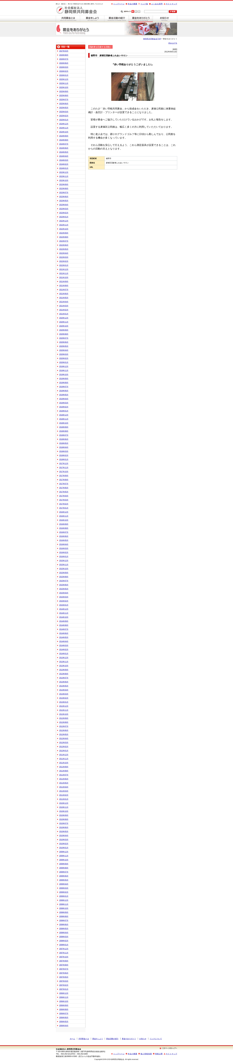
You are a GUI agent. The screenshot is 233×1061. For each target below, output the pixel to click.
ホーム (72, 1039)
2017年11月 (63, 468)
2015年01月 (63, 605)
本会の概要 (132, 4)
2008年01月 (63, 945)
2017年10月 (63, 472)
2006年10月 (63, 1001)
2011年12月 (63, 755)
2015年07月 (63, 581)
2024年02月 (63, 164)
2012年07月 (63, 726)
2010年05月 (63, 831)
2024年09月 (63, 136)
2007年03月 (63, 981)
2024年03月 (63, 160)
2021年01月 (63, 314)
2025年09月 (63, 91)
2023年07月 (63, 193)
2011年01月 (63, 799)
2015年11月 (63, 565)
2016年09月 (63, 524)
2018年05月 (63, 443)
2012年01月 (63, 751)
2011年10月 (63, 763)
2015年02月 (63, 601)
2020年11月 (63, 322)
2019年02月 (63, 407)
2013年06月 (63, 682)
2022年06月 (63, 245)
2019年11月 (63, 370)
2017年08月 (63, 480)
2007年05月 (63, 977)
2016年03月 (63, 548)
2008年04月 (63, 933)
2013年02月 (63, 698)
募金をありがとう (141, 19)
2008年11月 (63, 904)
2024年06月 (63, 148)
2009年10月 (63, 860)
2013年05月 (63, 686)
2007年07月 (63, 969)
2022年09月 (63, 233)
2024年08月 (63, 140)
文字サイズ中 (136, 11)
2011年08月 (63, 771)
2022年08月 (63, 237)
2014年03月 (63, 645)
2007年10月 (63, 957)
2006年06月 (63, 1018)
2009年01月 (63, 896)
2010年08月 (63, 819)
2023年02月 (63, 213)
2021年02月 (63, 310)
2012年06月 (63, 730)
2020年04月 (63, 350)
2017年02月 (63, 504)
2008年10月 (63, 908)
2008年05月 (63, 929)
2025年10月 (63, 87)
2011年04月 (63, 787)
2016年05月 (63, 540)
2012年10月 (63, 714)
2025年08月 (63, 95)
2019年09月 (63, 379)
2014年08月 (63, 625)
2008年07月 (63, 920)
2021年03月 (63, 306)
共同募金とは (68, 19)
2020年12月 (63, 318)
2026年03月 (63, 67)
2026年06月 (63, 63)
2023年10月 (63, 180)
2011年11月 (63, 759)
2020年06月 (63, 342)
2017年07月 (63, 484)
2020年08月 (63, 334)
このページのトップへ (168, 1048)
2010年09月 (63, 815)
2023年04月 (63, 205)
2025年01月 (63, 120)
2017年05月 (63, 492)
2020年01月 (63, 362)
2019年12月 (63, 366)
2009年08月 (63, 868)
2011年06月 (63, 779)
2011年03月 (63, 791)
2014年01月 (63, 654)
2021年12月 (63, 269)
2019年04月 (63, 399)
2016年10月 (63, 520)
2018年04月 (63, 447)
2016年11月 (63, 516)
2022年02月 (63, 261)
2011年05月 (63, 783)
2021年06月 (63, 294)
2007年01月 (63, 989)
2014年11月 (63, 613)
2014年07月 (63, 629)
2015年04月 (63, 593)
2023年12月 (63, 172)
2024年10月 (63, 132)
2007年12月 (63, 949)
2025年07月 (63, 100)
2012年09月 (63, 718)
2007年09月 (63, 961)
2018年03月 (63, 451)
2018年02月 (63, 455)
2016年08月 (63, 528)
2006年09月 (63, 1005)
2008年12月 (63, 900)
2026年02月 (63, 71)
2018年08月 (63, 431)
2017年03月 (63, 500)
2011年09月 (63, 767)
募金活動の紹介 (116, 19)
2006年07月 (63, 1013)
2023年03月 (63, 209)
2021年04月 (63, 302)
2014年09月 (63, 621)
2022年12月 (63, 221)
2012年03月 (63, 743)
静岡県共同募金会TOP (152, 39)
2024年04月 (63, 156)
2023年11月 (63, 176)
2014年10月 (63, 617)
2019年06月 (63, 391)
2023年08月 (63, 189)
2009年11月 (63, 856)
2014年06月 (63, 633)
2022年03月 (63, 257)
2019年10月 (63, 375)
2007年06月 (63, 973)
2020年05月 (63, 346)
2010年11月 (63, 807)
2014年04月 (63, 641)
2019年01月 (63, 411)
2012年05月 (63, 734)
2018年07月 (63, 435)
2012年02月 (63, 747)
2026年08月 (63, 55)
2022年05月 (63, 249)
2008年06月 (63, 925)
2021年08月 (63, 286)
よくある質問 (157, 4)
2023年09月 (63, 184)
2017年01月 (63, 508)
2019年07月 (63, 387)
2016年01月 (63, 557)
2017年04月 (63, 496)
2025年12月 (63, 79)
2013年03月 (63, 694)
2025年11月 (63, 83)
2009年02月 (63, 892)
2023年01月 (63, 217)
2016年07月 (63, 532)
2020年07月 (63, 338)
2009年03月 (63, 888)
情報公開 (159, 1054)
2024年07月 (63, 144)
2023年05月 (63, 201)
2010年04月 (63, 836)
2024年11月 (63, 128)
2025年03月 (63, 112)
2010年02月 (63, 844)
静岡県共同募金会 (79, 10)
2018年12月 (63, 415)
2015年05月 (63, 589)
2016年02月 (63, 552)
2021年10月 (63, 277)
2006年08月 (63, 1009)
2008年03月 (63, 937)
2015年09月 (63, 573)
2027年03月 (63, 51)
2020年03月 (63, 354)
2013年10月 (63, 666)
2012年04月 (63, 738)
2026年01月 (63, 75)
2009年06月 (63, 876)
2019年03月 (63, 403)
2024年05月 (63, 152)
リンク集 (144, 4)
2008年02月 (63, 941)
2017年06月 (63, 488)
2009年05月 (63, 880)
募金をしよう (92, 19)
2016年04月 (63, 544)
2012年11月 (63, 710)
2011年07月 (63, 775)
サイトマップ (171, 4)
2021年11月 (63, 273)
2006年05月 (63, 1022)
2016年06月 (63, 536)
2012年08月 (63, 722)
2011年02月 (63, 795)
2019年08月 (63, 383)
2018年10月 (63, 423)
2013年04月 (63, 690)
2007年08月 (63, 965)
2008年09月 (63, 912)
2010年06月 (63, 827)
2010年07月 (63, 823)
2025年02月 (63, 116)
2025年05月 (63, 108)
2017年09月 (63, 476)
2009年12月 (63, 852)
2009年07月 (63, 872)
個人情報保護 (146, 1054)
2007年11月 (63, 953)
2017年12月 (63, 463)
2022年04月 (63, 253)
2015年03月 (63, 597)
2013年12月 (63, 658)
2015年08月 (63, 577)
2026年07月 (63, 59)
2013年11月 (63, 662)
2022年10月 (63, 229)
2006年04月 (63, 1026)
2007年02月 (63, 985)
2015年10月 (63, 569)
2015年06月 (63, 585)
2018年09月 (63, 427)
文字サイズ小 (132, 11)
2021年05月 (63, 298)
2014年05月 (63, 637)
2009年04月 (63, 884)
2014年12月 (63, 609)
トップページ (119, 4)
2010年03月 (63, 840)
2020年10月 (63, 326)
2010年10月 (63, 811)
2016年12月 (63, 512)
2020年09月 (63, 330)
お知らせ (165, 19)
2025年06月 (63, 104)
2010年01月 (63, 848)
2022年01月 (63, 265)
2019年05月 (63, 395)
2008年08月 (63, 916)
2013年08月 (63, 674)
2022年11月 (63, 225)
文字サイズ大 (139, 11)
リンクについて (156, 1039)
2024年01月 (63, 168)
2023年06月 (63, 197)
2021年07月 (63, 290)
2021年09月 (63, 282)
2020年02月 (63, 358)
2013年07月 (63, 678)
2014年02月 (63, 650)
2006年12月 (63, 993)
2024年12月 (63, 124)
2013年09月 (63, 670)
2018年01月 (63, 459)
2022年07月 (63, 241)
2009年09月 (63, 864)
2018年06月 (63, 439)
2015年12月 (63, 561)
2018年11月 (63, 419)
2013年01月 (63, 702)
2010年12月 (63, 803)
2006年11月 (63, 997)
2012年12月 (63, 706)
